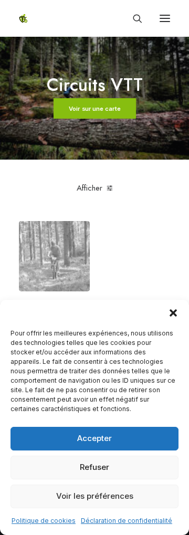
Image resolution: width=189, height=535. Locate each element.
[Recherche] (132, 18)
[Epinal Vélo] (23, 18)
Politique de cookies (44, 520)
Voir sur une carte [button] (94, 108)
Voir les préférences (94, 496)
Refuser (94, 467)
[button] (173, 313)
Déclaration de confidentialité (126, 520)
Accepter (94, 438)
